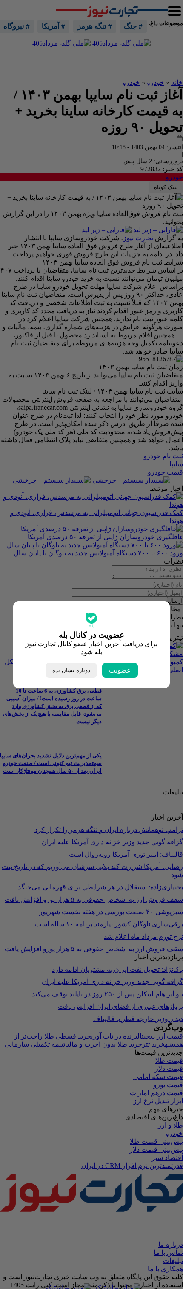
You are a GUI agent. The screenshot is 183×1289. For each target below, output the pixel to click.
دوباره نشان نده (71, 670)
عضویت (120, 670)
